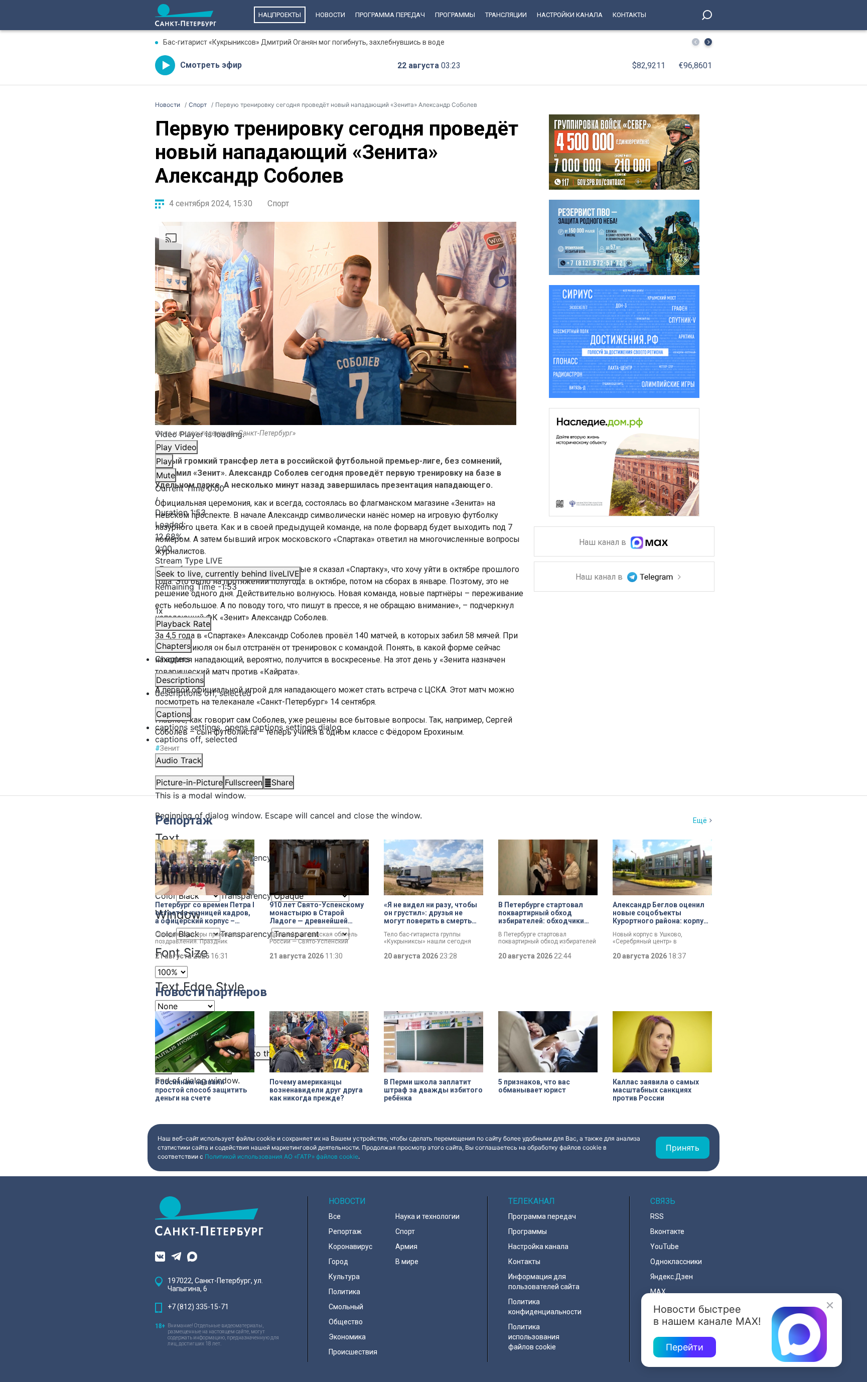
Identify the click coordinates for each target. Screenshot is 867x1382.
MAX (658, 1292)
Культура (344, 1277)
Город (338, 1262)
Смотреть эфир (211, 65)
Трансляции (506, 15)
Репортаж (184, 820)
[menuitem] (335, 727)
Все (335, 1216)
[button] (708, 42)
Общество (346, 1322)
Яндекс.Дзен (671, 1277)
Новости (330, 15)
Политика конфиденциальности (545, 1307)
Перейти (684, 1347)
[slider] (335, 536)
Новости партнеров (211, 992)
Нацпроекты (279, 15)
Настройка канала (538, 1246)
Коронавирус (350, 1246)
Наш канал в (603, 542)
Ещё (700, 820)
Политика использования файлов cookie (533, 1337)
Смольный (346, 1307)
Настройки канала (570, 15)
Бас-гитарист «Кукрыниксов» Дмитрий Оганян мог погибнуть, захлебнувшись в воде (304, 42)
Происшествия (353, 1352)
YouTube (664, 1246)
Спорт (278, 203)
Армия (406, 1246)
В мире (406, 1262)
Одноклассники (676, 1262)
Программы (455, 15)
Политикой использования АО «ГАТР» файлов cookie (281, 1156)
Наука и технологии (427, 1216)
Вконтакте (667, 1231)
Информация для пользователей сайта (544, 1282)
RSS (657, 1216)
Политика (344, 1292)
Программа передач (390, 15)
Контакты (629, 15)
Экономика (347, 1337)
